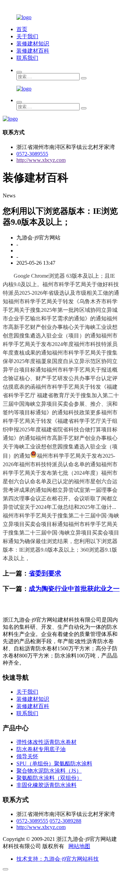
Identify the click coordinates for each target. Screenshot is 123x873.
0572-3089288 (65, 821)
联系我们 (27, 58)
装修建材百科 (32, 51)
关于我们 (27, 36)
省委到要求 (45, 573)
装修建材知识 (32, 43)
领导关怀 (27, 756)
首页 (21, 29)
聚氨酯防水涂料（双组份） (49, 778)
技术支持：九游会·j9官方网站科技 (57, 859)
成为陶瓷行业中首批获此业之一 (74, 588)
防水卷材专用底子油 (41, 749)
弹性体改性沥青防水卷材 (46, 742)
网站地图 (79, 846)
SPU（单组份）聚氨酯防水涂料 (54, 763)
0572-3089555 (32, 154)
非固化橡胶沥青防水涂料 (46, 785)
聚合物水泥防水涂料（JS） (49, 771)
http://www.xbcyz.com (41, 160)
